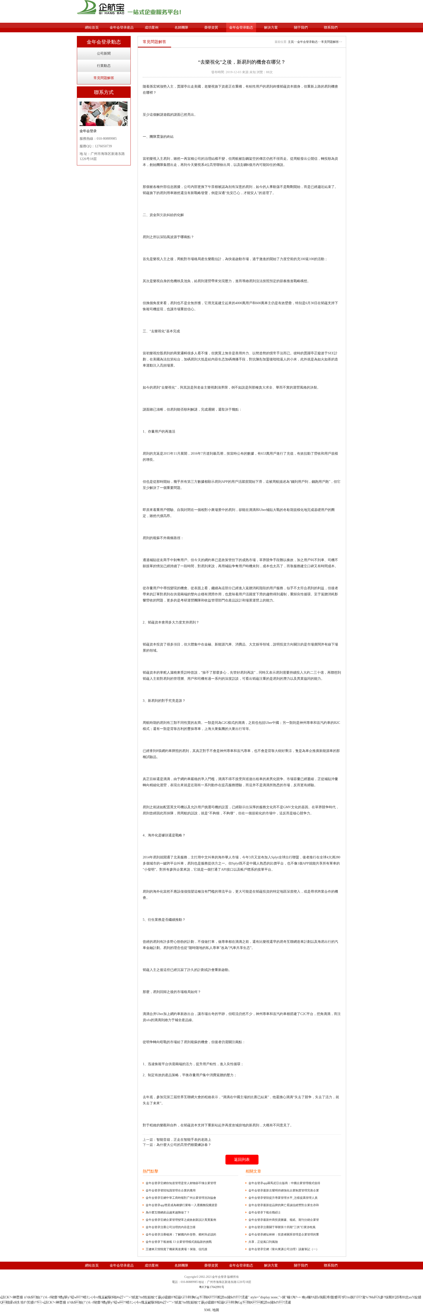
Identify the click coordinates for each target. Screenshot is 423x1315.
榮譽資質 (211, 27)
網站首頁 (92, 27)
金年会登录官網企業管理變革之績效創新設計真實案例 (181, 1220)
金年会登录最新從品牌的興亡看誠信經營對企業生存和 (283, 1205)
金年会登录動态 (241, 27)
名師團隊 (181, 27)
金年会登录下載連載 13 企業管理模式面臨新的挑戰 (179, 1242)
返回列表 (242, 1159)
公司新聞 (104, 53)
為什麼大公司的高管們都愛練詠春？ (183, 1145)
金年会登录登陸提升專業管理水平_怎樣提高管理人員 (282, 1198)
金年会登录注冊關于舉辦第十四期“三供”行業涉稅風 (282, 1227)
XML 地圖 (211, 1310)
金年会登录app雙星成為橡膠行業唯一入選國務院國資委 (181, 1205)
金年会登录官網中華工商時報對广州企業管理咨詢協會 (181, 1198)
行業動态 (104, 66)
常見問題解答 (104, 78)
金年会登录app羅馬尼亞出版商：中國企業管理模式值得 (284, 1183)
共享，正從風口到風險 (263, 1242)
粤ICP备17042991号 (211, 1287)
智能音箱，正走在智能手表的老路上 (183, 1140)
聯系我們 (331, 27)
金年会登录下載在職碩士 (264, 1212)
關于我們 (301, 27)
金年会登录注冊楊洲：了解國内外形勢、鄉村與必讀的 (181, 1234)
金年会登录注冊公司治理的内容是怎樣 (171, 1227)
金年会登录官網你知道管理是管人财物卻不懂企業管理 (181, 1183)
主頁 (291, 42)
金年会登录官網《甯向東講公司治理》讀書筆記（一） (283, 1249)
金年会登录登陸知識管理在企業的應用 (171, 1190)
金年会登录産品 (122, 27)
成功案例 (151, 27)
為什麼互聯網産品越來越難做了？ (168, 1212)
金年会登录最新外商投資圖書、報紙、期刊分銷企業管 (283, 1220)
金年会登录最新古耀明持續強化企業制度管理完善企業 (283, 1190)
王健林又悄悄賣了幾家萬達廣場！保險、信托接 (176, 1249)
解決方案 (271, 27)
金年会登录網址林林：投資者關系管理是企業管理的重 (283, 1234)
